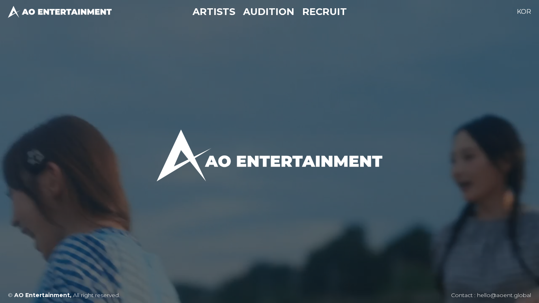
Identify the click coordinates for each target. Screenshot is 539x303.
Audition (268, 11)
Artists (214, 11)
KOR (524, 11)
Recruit (324, 11)
